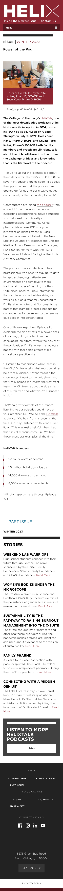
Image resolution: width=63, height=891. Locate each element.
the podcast (45, 204)
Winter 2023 (28, 42)
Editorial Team (45, 778)
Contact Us (48, 21)
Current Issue (17, 778)
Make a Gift (17, 806)
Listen (31, 748)
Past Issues (17, 785)
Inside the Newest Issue (20, 21)
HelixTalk (46, 118)
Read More (43, 575)
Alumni (17, 799)
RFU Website (45, 799)
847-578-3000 (31, 868)
